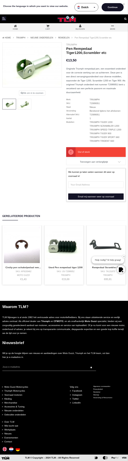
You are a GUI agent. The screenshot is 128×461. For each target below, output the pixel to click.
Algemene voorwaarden (101, 386)
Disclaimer (96, 392)
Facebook (77, 391)
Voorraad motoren (13, 395)
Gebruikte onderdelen (15, 414)
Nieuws (8, 433)
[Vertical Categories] (4, 18)
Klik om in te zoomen (33, 93)
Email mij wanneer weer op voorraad (96, 196)
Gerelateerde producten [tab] (21, 216)
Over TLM (9, 422)
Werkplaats (9, 429)
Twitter (75, 399)
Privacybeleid (98, 389)
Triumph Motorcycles (14, 391)
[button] (121, 269)
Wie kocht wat (11, 425)
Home (8, 38)
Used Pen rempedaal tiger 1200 (66, 267)
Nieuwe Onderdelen (41, 38)
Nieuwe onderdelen (14, 410)
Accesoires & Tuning (14, 406)
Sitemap (96, 395)
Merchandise (10, 402)
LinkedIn (76, 402)
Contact (8, 441)
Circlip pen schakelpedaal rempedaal (25, 267)
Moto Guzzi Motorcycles (16, 387)
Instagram (77, 395)
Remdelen (63, 38)
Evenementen (11, 437)
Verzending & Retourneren (102, 397)
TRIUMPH (20, 38)
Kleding (8, 399)
